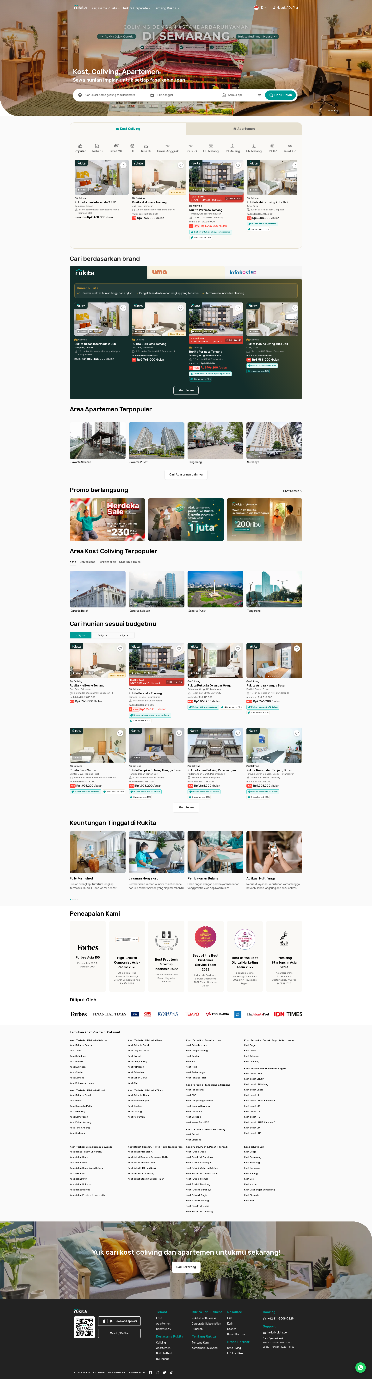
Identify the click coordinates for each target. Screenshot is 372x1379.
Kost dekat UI (251, 1095)
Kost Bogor (250, 1045)
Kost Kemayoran (79, 1116)
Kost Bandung (252, 1162)
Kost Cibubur (135, 1106)
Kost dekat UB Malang (256, 1084)
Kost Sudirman (78, 1133)
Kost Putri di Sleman (197, 1178)
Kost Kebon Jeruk (137, 1077)
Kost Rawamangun (138, 1100)
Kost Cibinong (251, 1061)
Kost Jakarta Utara (196, 1045)
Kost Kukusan (251, 1056)
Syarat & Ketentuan (117, 1372)
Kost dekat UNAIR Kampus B (259, 1100)
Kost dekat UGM (253, 1073)
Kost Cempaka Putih (81, 1106)
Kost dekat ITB (252, 1116)
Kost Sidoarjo (251, 1195)
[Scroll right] (297, 180)
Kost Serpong (193, 1116)
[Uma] (186, 273)
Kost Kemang (77, 1077)
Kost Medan (250, 1184)
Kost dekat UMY (78, 1178)
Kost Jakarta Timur (138, 1095)
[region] (186, 443)
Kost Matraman (136, 1116)
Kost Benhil (76, 1100)
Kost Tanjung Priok (196, 1077)
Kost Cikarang (194, 1139)
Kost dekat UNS (252, 1133)
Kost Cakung (135, 1111)
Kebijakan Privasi (137, 1372)
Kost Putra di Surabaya (199, 1189)
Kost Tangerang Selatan (199, 1100)
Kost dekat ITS (252, 1111)
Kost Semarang (252, 1157)
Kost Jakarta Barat (138, 1045)
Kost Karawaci (194, 1111)
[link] (119, 1321)
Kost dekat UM (252, 1106)
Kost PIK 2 (191, 1066)
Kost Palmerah (136, 1066)
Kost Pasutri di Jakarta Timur (202, 1173)
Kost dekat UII (77, 1173)
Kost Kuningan (78, 1066)
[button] (285, 8)
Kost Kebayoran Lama (82, 1083)
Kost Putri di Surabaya (198, 1162)
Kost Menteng (77, 1111)
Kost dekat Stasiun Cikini (141, 1162)
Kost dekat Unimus (80, 1184)
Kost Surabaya (252, 1168)
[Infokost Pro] (263, 273)
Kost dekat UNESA (254, 1079)
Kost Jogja (250, 1151)
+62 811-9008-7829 (281, 1318)
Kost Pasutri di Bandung (199, 1211)
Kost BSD (191, 1095)
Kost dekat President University (87, 1195)
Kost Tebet (76, 1050)
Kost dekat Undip (253, 1089)
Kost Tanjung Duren (138, 1050)
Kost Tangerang (195, 1089)
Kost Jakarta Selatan (81, 1045)
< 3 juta (81, 635)
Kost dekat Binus (79, 1157)
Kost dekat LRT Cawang (141, 1173)
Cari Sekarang (186, 1267)
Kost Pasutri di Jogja (197, 1206)
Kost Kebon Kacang (80, 1122)
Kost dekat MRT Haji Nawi (142, 1168)
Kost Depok (250, 1050)
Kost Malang (251, 1173)
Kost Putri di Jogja (196, 1151)
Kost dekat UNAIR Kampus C (259, 1122)
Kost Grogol (134, 1056)
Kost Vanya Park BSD (197, 1122)
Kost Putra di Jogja (196, 1195)
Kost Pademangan (196, 1072)
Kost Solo (249, 1178)
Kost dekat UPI (252, 1127)
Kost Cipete (76, 1072)
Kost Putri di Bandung (198, 1184)
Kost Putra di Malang (197, 1200)
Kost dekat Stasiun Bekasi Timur (146, 1178)
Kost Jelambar (136, 1072)
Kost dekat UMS (78, 1162)
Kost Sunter (192, 1056)
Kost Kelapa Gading (197, 1050)
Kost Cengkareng (137, 1061)
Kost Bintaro (77, 1061)
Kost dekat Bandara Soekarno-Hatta (148, 1157)
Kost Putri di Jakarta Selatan (202, 1168)
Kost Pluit (191, 1061)
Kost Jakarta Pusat (80, 1095)
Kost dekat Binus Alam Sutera (86, 1168)
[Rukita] (108, 273)
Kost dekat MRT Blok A (140, 1151)
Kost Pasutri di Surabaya (200, 1157)
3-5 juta (102, 635)
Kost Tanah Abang (80, 1127)
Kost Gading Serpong (198, 1106)
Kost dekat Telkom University (86, 1151)
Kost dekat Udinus (80, 1189)
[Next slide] (298, 444)
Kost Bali (249, 1200)
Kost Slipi (133, 1083)
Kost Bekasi (192, 1134)
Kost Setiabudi (78, 1056)
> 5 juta (124, 635)
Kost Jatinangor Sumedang (259, 1189)
